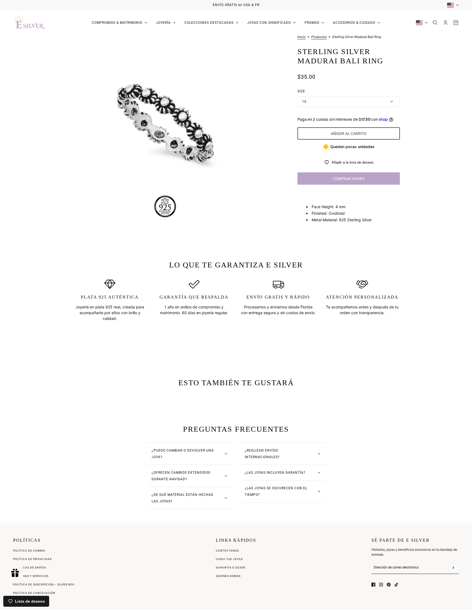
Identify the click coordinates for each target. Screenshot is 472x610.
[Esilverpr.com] (30, 22)
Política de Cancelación (34, 592)
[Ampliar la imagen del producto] (165, 128)
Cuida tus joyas (229, 559)
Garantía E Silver (230, 567)
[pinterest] (389, 585)
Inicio (301, 37)
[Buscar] (435, 23)
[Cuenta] (445, 23)
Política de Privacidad (32, 559)
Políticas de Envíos (29, 567)
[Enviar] (453, 567)
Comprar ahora (349, 178)
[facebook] (373, 585)
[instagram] (381, 585)
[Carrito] (456, 23)
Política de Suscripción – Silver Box (43, 584)
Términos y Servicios (31, 575)
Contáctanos (227, 550)
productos (319, 37)
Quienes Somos (228, 575)
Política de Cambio (29, 550)
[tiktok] (396, 585)
